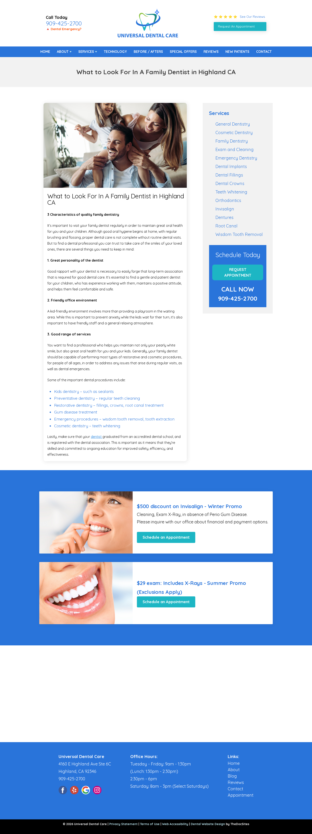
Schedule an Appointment (166, 537)
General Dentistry (232, 124)
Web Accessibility (175, 824)
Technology (115, 51)
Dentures (224, 217)
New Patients (237, 51)
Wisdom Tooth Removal (239, 234)
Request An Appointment (236, 26)
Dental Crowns (229, 183)
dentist (97, 437)
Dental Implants (231, 166)
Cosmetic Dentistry (234, 132)
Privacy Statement (123, 824)
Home (45, 51)
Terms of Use (150, 824)
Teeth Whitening (231, 192)
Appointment (240, 795)
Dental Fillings (229, 175)
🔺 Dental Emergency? (63, 29)
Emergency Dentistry (236, 158)
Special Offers (183, 51)
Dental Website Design (208, 824)
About (63, 51)
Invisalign (224, 209)
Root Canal (226, 225)
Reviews (211, 51)
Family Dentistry (231, 141)
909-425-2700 (64, 23)
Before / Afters (148, 51)
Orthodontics (228, 200)
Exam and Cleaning (234, 149)
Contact (264, 51)
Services (86, 51)
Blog (232, 776)
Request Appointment (237, 272)
